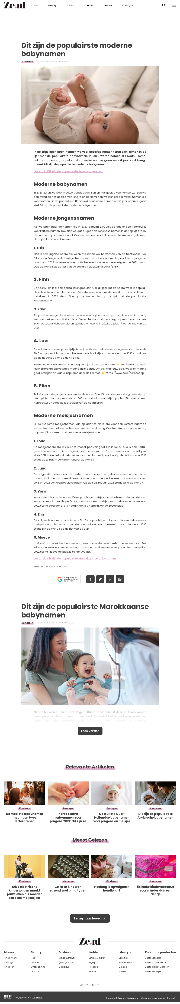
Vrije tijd (123, 958)
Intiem (92, 971)
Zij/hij (92, 962)
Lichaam (35, 971)
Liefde (89, 5)
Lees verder (90, 731)
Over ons (121, 998)
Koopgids (127, 5)
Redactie (110, 998)
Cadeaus (64, 966)
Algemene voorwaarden (153, 998)
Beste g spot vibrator (157, 966)
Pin (110, 579)
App (120, 579)
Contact (171, 998)
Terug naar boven (88, 918)
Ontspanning (38, 966)
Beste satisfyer (153, 971)
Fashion (71, 5)
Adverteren (133, 998)
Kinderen (27, 61)
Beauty (52, 5)
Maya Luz (69, 61)
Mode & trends (67, 958)
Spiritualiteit (125, 962)
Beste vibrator (153, 958)
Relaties (93, 966)
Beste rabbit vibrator (156, 962)
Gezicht (35, 962)
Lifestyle (107, 5)
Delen (90, 579)
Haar (33, 958)
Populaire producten (160, 952)
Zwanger (9, 962)
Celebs (123, 966)
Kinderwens (11, 958)
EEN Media (37, 997)
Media (122, 971)
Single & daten (97, 958)
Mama (34, 5)
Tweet (100, 579)
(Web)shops (66, 962)
